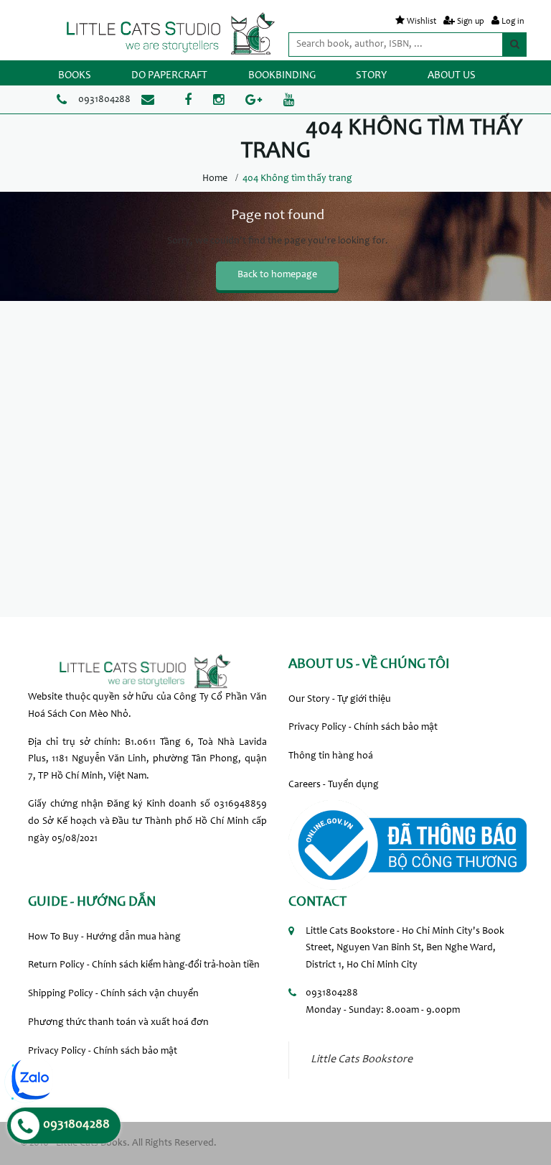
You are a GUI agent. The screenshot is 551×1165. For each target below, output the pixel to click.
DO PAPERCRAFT (169, 75)
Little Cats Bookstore (362, 1059)
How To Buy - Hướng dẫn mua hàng (104, 937)
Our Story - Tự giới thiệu (339, 700)
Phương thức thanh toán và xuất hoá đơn (118, 1023)
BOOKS (74, 75)
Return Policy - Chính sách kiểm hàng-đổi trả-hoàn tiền (144, 965)
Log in (512, 21)
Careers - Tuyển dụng (333, 785)
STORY (371, 75)
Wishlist (421, 21)
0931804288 (104, 100)
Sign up (470, 21)
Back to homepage (277, 275)
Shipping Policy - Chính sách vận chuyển (113, 994)
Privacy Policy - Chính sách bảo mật (363, 728)
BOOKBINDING (282, 75)
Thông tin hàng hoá (330, 756)
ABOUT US (452, 75)
